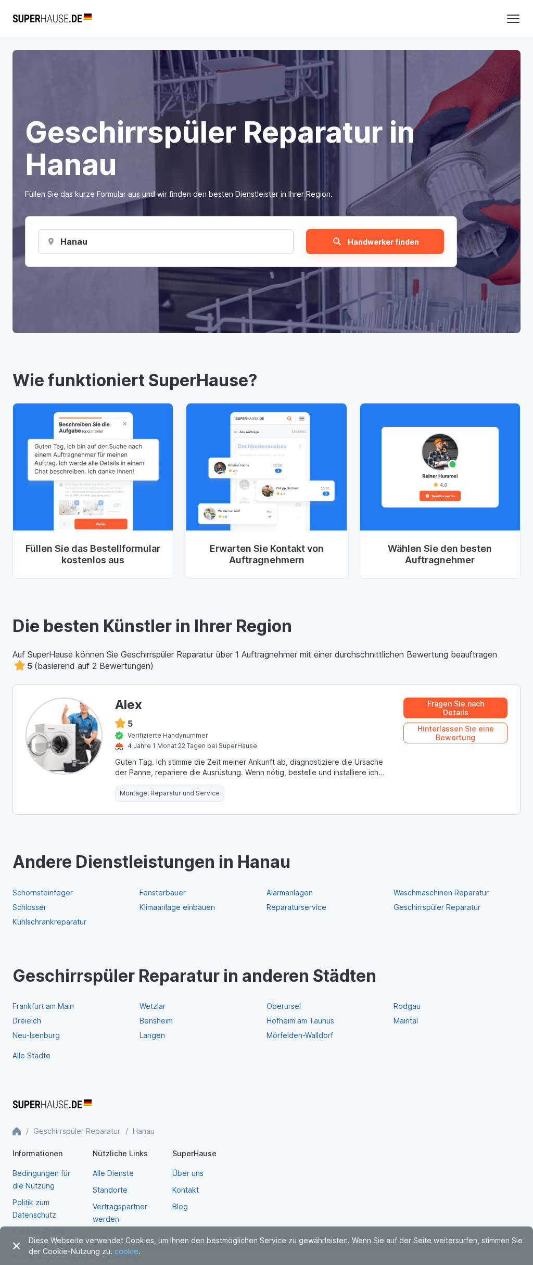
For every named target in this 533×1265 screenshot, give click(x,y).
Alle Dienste (113, 1173)
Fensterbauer (162, 892)
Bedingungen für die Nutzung (41, 1179)
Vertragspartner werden (120, 1212)
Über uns (188, 1173)
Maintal (406, 1020)
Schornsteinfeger (42, 892)
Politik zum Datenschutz (34, 1208)
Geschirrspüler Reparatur (437, 907)
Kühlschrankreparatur (49, 921)
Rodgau (407, 1006)
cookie (126, 1251)
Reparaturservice (296, 907)
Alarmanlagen (289, 892)
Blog (180, 1206)
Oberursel (283, 1006)
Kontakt (185, 1189)
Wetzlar (152, 1006)
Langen (152, 1035)
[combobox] (73, 241)
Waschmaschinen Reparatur (441, 892)
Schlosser (29, 907)
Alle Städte (31, 1055)
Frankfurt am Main (43, 1006)
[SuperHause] (52, 18)
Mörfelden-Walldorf (299, 1035)
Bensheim (156, 1020)
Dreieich (26, 1020)
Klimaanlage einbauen (177, 907)
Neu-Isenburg (36, 1035)
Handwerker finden (383, 241)
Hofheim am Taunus (300, 1020)
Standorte (110, 1189)
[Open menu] (513, 18)
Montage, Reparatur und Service (170, 793)
